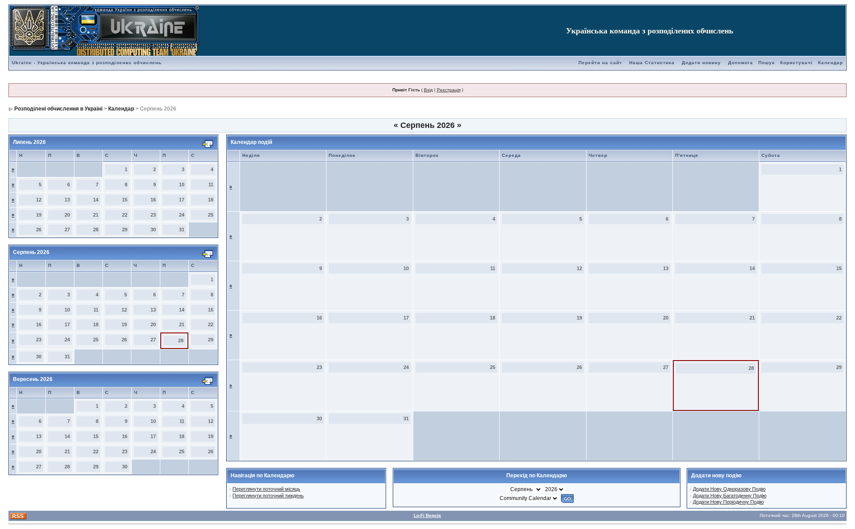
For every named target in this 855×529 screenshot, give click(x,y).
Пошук (766, 62)
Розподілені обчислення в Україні (58, 109)
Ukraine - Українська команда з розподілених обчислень (87, 62)
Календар (830, 62)
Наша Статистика (652, 62)
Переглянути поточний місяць (266, 489)
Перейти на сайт (600, 62)
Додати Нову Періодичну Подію (728, 501)
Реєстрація (448, 89)
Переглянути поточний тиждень (268, 495)
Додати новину (701, 62)
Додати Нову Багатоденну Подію (729, 495)
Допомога (740, 62)
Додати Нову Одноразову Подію (729, 489)
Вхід (428, 89)
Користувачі (796, 62)
